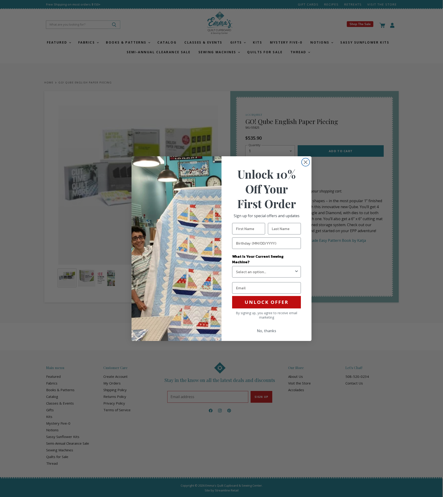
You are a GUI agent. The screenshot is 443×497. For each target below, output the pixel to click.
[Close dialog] (306, 162)
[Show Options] (296, 271)
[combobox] (265, 271)
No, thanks (266, 330)
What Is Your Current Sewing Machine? (258, 259)
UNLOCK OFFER (267, 302)
